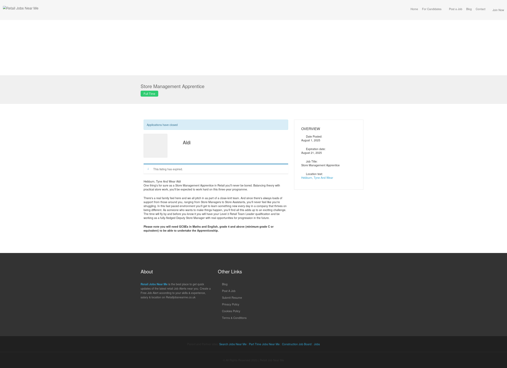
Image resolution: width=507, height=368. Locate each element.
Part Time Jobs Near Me (264, 344)
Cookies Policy (231, 311)
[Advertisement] (253, 47)
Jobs (317, 344)
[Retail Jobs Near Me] (20, 10)
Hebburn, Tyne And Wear (317, 178)
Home (414, 9)
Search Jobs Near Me (233, 344)
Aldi (187, 142)
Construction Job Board (297, 344)
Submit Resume (232, 298)
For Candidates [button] (431, 9)
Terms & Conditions (234, 318)
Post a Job (455, 9)
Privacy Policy (230, 304)
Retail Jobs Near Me (154, 284)
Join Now (498, 10)
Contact (480, 9)
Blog (469, 9)
